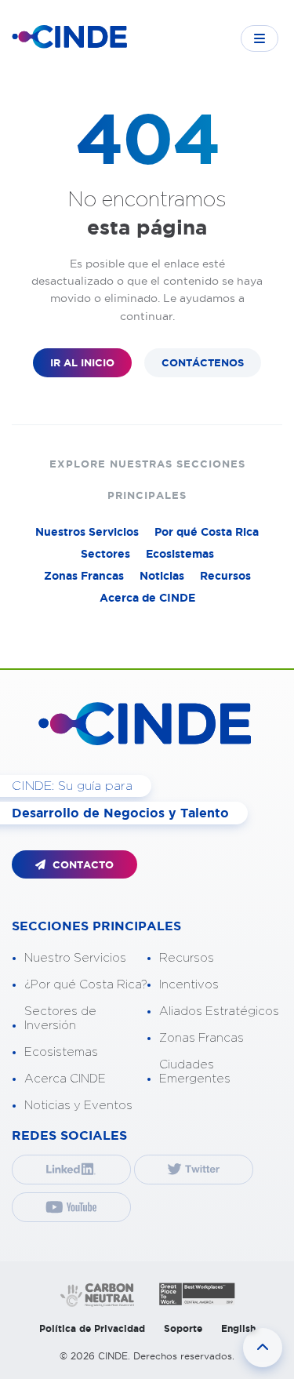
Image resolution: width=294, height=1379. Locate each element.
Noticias (162, 575)
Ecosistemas (180, 554)
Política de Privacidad (92, 1328)
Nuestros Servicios (87, 532)
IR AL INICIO (82, 363)
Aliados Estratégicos (219, 1011)
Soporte (183, 1328)
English (238, 1328)
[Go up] (262, 1347)
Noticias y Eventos (78, 1106)
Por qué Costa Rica (206, 532)
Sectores (105, 554)
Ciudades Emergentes (194, 1072)
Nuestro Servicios (75, 958)
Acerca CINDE (65, 1079)
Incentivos (189, 985)
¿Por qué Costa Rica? (85, 985)
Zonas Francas (84, 575)
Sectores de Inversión (60, 1019)
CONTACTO (81, 865)
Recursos (225, 575)
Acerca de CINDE (147, 597)
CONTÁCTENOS (203, 363)
